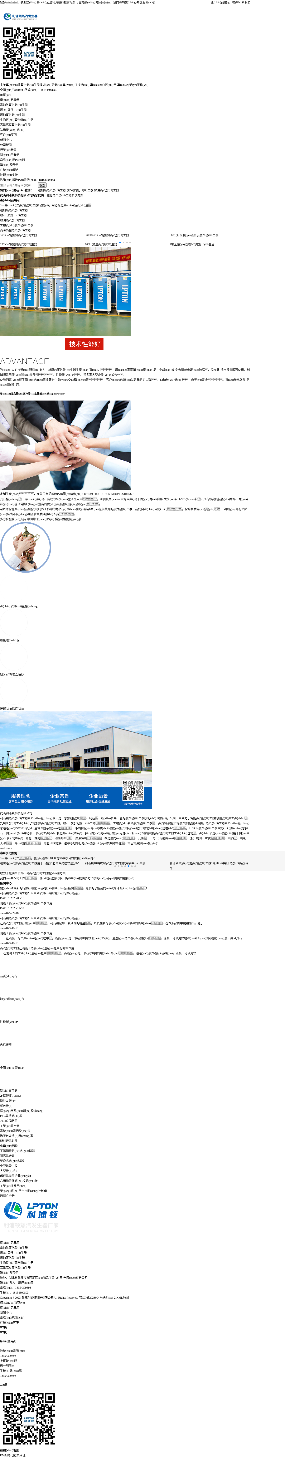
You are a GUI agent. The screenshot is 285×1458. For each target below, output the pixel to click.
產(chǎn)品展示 (220, 2)
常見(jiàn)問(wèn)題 (12, 159)
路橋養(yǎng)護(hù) (12, 129)
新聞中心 (6, 139)
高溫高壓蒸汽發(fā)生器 (15, 124)
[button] (120, 242)
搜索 (42, 185)
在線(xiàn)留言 (9, 169)
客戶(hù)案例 (8, 134)
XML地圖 (122, 1297)
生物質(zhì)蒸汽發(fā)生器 (16, 119)
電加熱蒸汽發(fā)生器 (14, 104)
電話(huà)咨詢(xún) (12, 1317)
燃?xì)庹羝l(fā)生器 (13, 109)
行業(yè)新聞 (8, 149)
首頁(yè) (5, 94)
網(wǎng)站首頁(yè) (12, 1302)
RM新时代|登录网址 (12, 1455)
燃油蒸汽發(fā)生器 (12, 114)
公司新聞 (6, 144)
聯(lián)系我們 (241, 2)
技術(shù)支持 (9, 174)
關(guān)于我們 (9, 154)
